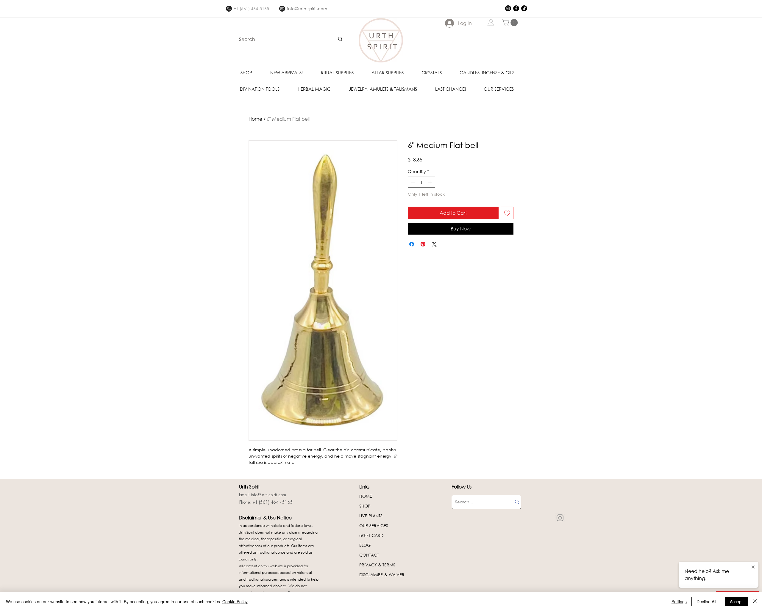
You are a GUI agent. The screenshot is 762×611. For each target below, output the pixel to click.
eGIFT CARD (371, 535)
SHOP (364, 506)
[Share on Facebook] (411, 244)
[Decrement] (412, 182)
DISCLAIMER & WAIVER (382, 574)
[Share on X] (434, 244)
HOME (365, 496)
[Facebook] (516, 8)
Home (255, 119)
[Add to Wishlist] (507, 213)
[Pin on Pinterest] (423, 244)
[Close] (754, 601)
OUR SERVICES (373, 525)
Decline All (706, 601)
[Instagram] (508, 8)
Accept (736, 601)
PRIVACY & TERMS (377, 565)
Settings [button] (679, 601)
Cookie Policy (235, 601)
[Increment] (430, 182)
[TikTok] (524, 8)
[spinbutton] (421, 182)
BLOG (365, 545)
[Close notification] (753, 567)
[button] (510, 22)
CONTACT (369, 555)
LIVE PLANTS (370, 516)
